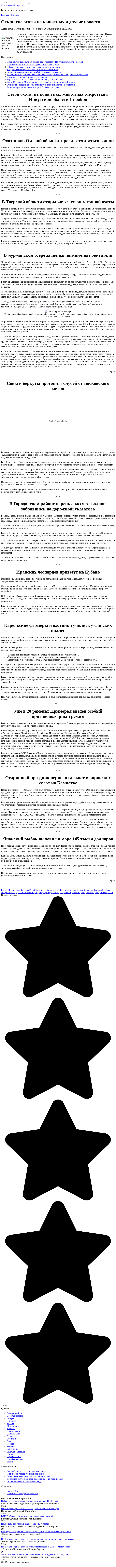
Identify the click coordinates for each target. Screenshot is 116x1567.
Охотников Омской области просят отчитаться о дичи (33, 64)
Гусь (31, 890)
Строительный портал (12, 5)
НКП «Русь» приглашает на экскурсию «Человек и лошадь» (30, 1508)
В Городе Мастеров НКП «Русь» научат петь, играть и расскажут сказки (36, 1531)
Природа (47, 892)
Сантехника (12, 1449)
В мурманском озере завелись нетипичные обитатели (32, 69)
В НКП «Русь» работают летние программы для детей (27, 1516)
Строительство (14, 1456)
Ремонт (10, 1446)
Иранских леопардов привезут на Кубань (27, 77)
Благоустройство (15, 1413)
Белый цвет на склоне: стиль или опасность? (28, 1476)
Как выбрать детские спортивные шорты (26, 1471)
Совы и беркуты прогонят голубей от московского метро (34, 72)
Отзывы (11, 1436)
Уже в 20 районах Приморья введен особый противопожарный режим (41, 82)
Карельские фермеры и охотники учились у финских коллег (36, 79)
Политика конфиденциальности (22, 1493)
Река (83, 892)
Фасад (10, 1461)
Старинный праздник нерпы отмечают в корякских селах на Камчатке (41, 85)
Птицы (55, 892)
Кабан (80, 890)
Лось (108, 890)
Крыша (10, 1423)
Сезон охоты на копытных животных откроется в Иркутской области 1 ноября (45, 62)
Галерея (10, 1418)
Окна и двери (13, 1433)
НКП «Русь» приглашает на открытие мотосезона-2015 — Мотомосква (35, 1547)
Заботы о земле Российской (58, 890)
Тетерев (104, 892)
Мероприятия (13, 1426)
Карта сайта (12, 1491)
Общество (6, 892)
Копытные (88, 890)
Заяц (74, 890)
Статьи (10, 1454)
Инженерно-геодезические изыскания (25, 1474)
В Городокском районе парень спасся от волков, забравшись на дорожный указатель (47, 74)
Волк (18, 890)
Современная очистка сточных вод (24, 1481)
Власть (11, 890)
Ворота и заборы (15, 1416)
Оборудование (14, 1431)
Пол (9, 1441)
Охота (31, 892)
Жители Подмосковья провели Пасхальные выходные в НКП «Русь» (34, 1554)
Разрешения (65, 892)
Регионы (76, 892)
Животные (39, 890)
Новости (11, 1428)
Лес (103, 890)
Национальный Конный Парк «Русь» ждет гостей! (25, 1524)
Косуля (97, 890)
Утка (110, 892)
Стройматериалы (15, 1459)
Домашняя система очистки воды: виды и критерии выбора (36, 1479)
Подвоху (39, 892)
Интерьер (11, 1421)
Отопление (12, 1439)
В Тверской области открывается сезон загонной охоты (33, 67)
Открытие (23, 892)
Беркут (4, 890)
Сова (97, 892)
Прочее (10, 1444)
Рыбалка (90, 892)
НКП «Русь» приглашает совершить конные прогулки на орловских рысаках (38, 1539)
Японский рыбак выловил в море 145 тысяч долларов (33, 87)
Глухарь (25, 890)
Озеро (14, 892)
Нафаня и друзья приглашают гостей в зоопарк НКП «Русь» (30, 1501)
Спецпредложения (16, 1451)
